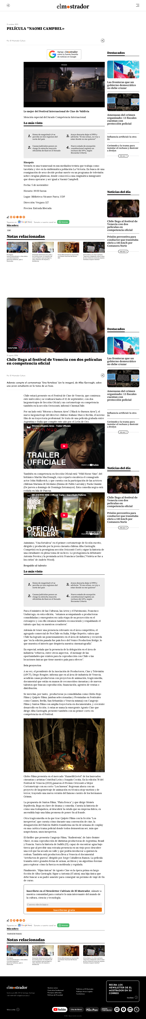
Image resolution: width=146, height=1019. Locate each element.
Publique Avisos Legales (84, 991)
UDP (9, 230)
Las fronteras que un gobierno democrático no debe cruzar (121, 85)
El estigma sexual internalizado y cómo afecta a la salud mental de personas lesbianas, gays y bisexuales (17, 258)
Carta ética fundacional (55, 990)
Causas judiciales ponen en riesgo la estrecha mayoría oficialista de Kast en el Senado (46, 148)
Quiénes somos (53, 988)
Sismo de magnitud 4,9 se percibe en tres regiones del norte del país (45, 136)
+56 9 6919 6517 (11, 995)
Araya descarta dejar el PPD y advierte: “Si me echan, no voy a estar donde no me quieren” (85, 136)
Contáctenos (80, 994)
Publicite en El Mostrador (84, 989)
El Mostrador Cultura (17, 40)
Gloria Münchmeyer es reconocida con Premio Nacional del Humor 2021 (68, 256)
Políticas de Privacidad (55, 995)
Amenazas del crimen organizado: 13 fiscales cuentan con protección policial (121, 119)
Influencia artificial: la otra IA (121, 138)
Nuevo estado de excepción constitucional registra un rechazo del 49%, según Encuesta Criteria (83, 149)
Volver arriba (11, 1009)
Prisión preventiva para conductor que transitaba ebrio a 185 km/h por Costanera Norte (122, 241)
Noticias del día (119, 192)
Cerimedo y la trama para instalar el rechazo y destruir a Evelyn (122, 148)
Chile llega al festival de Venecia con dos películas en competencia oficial (122, 225)
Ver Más (122, 156)
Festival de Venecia (14, 934)
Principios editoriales (55, 992)
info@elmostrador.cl (23, 995)
